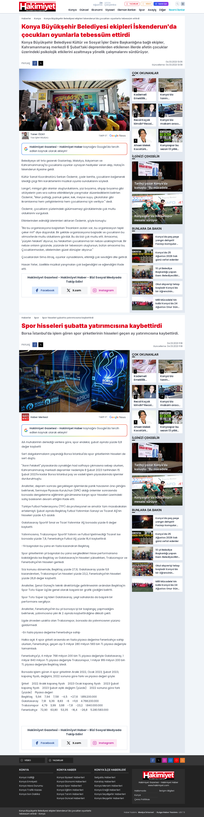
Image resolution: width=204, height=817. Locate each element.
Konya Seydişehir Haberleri (110, 794)
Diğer (162, 10)
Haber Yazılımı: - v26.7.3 (154, 812)
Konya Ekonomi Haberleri (71, 781)
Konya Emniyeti (28, 781)
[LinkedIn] (170, 760)
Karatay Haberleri (104, 781)
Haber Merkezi (39, 417)
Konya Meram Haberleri (108, 785)
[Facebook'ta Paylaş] (34, 63)
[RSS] (182, 760)
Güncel (83, 10)
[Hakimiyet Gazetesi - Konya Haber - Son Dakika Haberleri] (158, 775)
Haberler (26, 18)
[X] (158, 760)
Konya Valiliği (26, 777)
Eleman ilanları (127, 10)
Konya (73, 10)
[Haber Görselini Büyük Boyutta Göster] (74, 100)
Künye (137, 795)
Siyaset (110, 10)
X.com (76, 290)
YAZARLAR (133, 4)
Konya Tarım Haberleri (70, 794)
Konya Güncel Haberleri (71, 798)
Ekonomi (97, 10)
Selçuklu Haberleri (104, 777)
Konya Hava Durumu (31, 785)
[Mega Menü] (183, 4)
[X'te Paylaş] (40, 63)
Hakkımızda (140, 790)
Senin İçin (162, 4)
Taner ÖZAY (39, 136)
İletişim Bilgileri (166, 790)
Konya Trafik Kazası (30, 790)
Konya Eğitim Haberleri (70, 790)
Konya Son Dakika (29, 794)
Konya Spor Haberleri (69, 785)
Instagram (106, 290)
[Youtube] (176, 760)
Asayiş (152, 10)
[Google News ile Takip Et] (117, 136)
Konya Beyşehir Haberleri (109, 798)
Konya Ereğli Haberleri (107, 790)
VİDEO (148, 4)
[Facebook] (152, 760)
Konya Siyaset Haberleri (71, 777)
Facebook (47, 290)
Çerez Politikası (142, 799)
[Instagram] (164, 760)
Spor (142, 10)
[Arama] (178, 4)
